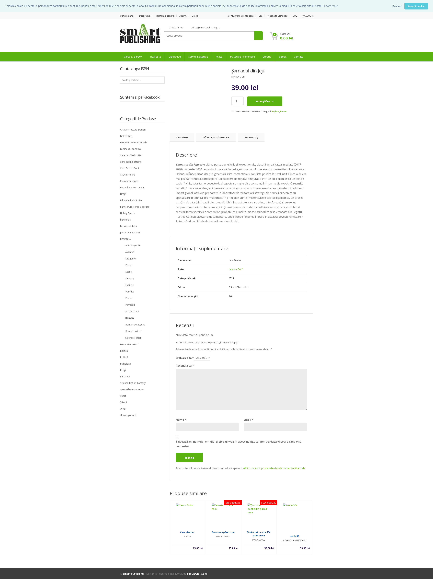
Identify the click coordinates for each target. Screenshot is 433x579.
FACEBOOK (307, 16)
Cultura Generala (129, 181)
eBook (282, 56)
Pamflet (129, 291)
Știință (123, 402)
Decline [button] (396, 6)
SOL (295, 16)
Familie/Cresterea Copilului (134, 206)
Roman (283, 111)
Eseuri (128, 271)
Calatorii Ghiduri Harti (131, 155)
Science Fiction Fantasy (133, 383)
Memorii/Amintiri (129, 344)
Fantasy (129, 278)
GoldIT (205, 573)
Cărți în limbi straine (131, 161)
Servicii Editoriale (198, 56)
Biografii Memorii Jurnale (133, 142)
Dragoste (130, 258)
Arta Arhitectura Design (133, 129)
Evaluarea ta (185, 357)
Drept (123, 193)
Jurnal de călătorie (130, 232)
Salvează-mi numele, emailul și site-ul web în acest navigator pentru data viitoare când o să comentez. (238, 444)
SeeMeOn (193, 573)
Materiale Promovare (242, 56)
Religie (123, 370)
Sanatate (125, 376)
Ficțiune (275, 111)
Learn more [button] (331, 6)
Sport (123, 395)
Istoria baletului (128, 226)
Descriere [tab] (182, 137)
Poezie (129, 298)
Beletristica (126, 136)
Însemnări (125, 219)
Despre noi (145, 16)
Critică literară (127, 174)
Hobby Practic (127, 213)
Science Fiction (133, 337)
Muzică (124, 350)
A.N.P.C (183, 16)
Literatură (125, 239)
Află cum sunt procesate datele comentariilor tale (274, 468)
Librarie (267, 56)
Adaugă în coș (265, 101)
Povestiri (130, 304)
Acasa (219, 56)
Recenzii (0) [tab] (251, 137)
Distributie (175, 56)
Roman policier (133, 331)
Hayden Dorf (236, 269)
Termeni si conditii (165, 16)
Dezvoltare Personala (132, 187)
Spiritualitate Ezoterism (132, 389)
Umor (123, 408)
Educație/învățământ (131, 200)
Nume (181, 420)
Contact (298, 56)
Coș (260, 16)
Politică (124, 357)
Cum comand (126, 16)
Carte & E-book (133, 56)
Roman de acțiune (135, 324)
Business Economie (131, 148)
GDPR (195, 16)
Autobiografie (132, 245)
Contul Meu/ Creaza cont (240, 16)
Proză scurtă (132, 311)
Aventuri (129, 252)
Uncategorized (128, 415)
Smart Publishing (133, 573)
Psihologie (125, 363)
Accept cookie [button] (416, 6)
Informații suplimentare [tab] (216, 137)
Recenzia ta (185, 365)
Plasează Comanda (278, 16)
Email (248, 420)
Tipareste (155, 56)
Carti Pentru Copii (129, 168)
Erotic (128, 265)
